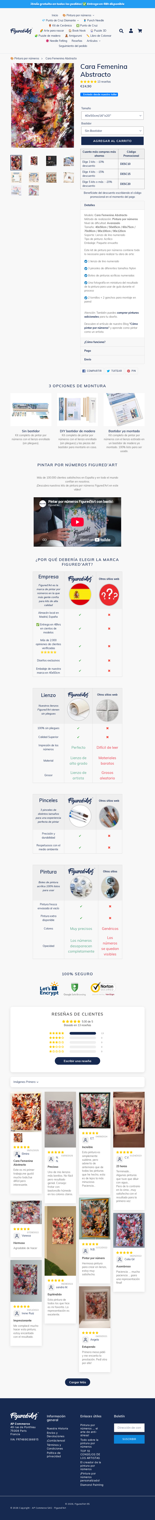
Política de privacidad (54, 1454)
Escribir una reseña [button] (77, 1061)
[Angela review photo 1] (94, 1307)
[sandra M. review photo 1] (60, 1241)
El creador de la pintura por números (90, 1466)
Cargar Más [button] (77, 1382)
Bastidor (86, 123)
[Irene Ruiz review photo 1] (26, 1281)
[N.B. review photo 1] (94, 1218)
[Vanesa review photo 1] (26, 1212)
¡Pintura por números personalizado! (90, 1477)
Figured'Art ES (82, 1504)
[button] (88, 81)
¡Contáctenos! (56, 1440)
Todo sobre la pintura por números (89, 1443)
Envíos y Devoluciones (55, 1434)
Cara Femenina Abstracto (61, 58)
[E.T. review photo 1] (94, 1110)
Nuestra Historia (57, 1428)
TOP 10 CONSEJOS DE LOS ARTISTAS (90, 1454)
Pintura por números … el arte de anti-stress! (89, 1430)
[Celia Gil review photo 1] (129, 1230)
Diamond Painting (92, 1484)
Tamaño (86, 108)
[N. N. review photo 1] (60, 1119)
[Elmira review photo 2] (17, 1137)
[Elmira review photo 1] (26, 1112)
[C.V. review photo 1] (129, 1119)
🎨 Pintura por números (24, 58)
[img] (21, 1147)
